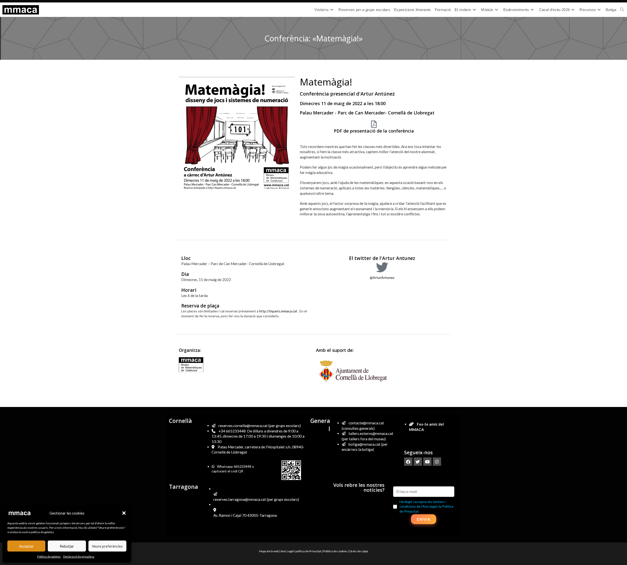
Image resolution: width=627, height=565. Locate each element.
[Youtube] (427, 461)
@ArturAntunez (382, 277)
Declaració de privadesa (78, 556)
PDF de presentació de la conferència (374, 131)
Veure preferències (107, 546)
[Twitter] (418, 461)
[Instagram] (437, 461)
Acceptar (26, 546)
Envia (423, 519)
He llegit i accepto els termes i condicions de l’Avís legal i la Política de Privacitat (426, 506)
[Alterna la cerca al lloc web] (622, 9)
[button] (123, 513)
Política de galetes (49, 556)
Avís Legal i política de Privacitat (301, 551)
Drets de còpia (359, 551)
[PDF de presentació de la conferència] (374, 124)
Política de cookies (335, 551)
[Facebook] (408, 461)
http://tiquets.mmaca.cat (278, 311)
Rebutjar (67, 546)
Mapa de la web (269, 551)
